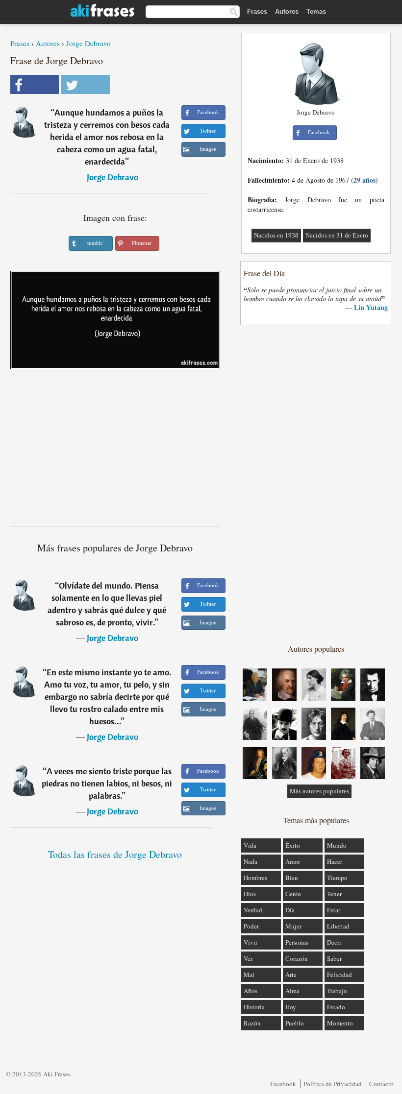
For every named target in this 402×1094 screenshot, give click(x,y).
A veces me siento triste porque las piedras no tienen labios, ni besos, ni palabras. (107, 783)
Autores (287, 11)
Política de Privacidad (332, 1083)
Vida (250, 845)
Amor (292, 861)
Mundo (337, 845)
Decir (334, 942)
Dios (250, 893)
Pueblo (294, 1023)
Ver (248, 958)
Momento (340, 1023)
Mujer (293, 926)
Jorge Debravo (88, 43)
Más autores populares (319, 791)
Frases (257, 11)
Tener (334, 893)
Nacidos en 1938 (276, 235)
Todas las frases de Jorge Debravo (115, 854)
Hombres (255, 877)
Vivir (250, 942)
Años (250, 990)
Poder (251, 926)
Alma (292, 990)
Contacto (381, 1083)
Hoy (290, 1006)
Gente (293, 893)
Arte (291, 974)
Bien (291, 877)
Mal (249, 974)
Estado (336, 1006)
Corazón (296, 958)
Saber (334, 958)
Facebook (283, 1083)
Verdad (253, 909)
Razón (252, 1023)
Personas (296, 942)
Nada (250, 861)
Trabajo (337, 990)
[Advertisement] (115, 451)
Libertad (338, 926)
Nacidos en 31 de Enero (336, 235)
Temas (316, 11)
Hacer (334, 861)
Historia (254, 1006)
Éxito (292, 845)
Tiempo (337, 877)
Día (290, 909)
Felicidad (339, 974)
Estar (333, 909)
